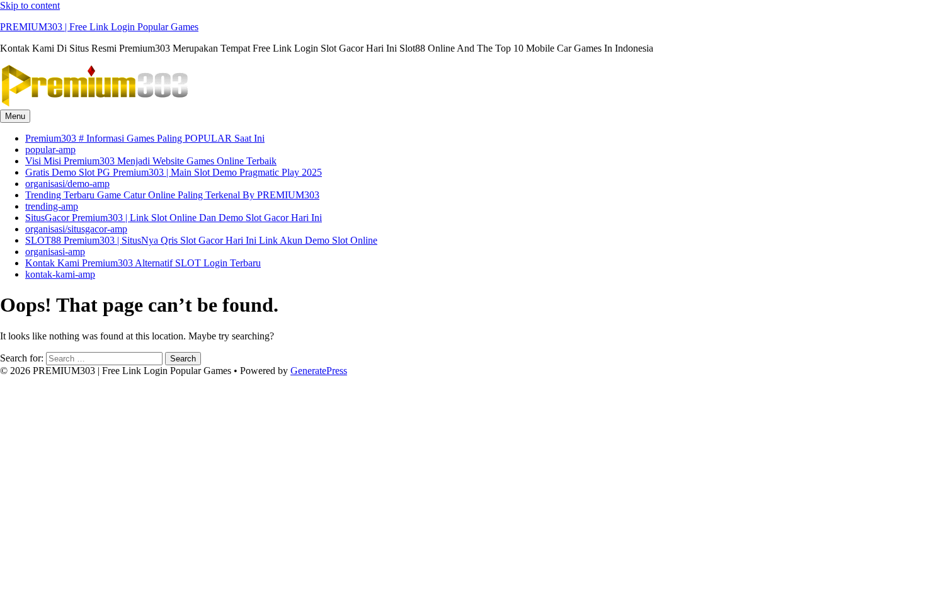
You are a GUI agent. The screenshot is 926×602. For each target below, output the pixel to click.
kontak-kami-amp (60, 274)
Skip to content (30, 5)
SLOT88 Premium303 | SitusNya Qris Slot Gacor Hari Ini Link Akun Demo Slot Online (201, 240)
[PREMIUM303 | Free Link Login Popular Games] (94, 103)
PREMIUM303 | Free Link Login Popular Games (99, 26)
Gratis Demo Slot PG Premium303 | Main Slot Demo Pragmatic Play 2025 (173, 172)
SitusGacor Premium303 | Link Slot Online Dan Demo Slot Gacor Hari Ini (173, 217)
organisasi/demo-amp (67, 183)
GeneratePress (318, 370)
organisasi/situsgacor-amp (76, 229)
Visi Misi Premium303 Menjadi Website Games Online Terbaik (151, 161)
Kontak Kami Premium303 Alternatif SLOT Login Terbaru (143, 263)
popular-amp (50, 149)
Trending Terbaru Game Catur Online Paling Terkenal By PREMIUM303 (172, 195)
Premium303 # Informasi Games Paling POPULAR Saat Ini (145, 138)
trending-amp (51, 206)
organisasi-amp (55, 251)
